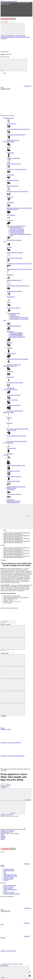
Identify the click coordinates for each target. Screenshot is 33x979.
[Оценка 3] (13, 685)
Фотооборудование (9, 118)
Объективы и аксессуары (10, 366)
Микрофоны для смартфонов (17, 337)
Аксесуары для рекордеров (17, 233)
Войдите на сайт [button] (5, 814)
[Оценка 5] (13, 709)
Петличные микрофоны (16, 332)
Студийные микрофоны (16, 335)
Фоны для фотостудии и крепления (19, 319)
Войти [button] (2, 829)
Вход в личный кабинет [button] (10, 885)
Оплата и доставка (5, 35)
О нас (8, 37)
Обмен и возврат (14, 35)
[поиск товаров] (13, 29)
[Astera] (3, 545)
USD (5, 530)
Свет (5, 241)
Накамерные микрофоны (16, 334)
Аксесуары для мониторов (17, 231)
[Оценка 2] (13, 672)
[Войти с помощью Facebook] (13, 631)
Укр (5, 73)
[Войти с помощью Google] (13, 643)
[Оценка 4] (13, 697)
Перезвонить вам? (5, 89)
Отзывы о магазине (15, 37)
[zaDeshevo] (8, 850)
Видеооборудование (9, 141)
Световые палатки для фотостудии (19, 317)
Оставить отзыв (5, 786)
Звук (5, 320)
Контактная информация (10, 889)
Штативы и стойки (9, 412)
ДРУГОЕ (6, 455)
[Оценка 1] (13, 660)
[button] (16, 11)
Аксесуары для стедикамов (17, 230)
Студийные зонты (14, 316)
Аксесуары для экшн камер (17, 228)
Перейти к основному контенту (9, 1)
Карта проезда (4, 965)
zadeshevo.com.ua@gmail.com (8, 950)
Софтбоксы (13, 314)
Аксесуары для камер (15, 227)
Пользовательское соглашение (11, 893)
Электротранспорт (8, 442)
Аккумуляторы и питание (10, 389)
